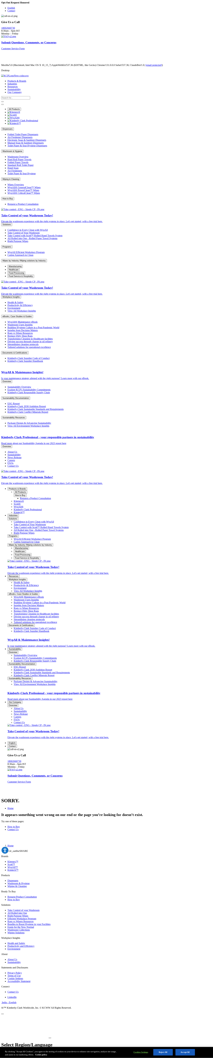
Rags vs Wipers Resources (20, 921)
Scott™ (11, 864)
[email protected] (153, 65)
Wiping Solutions (15, 932)
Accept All (185, 1052)
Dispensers (12, 880)
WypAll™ (12, 867)
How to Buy (13, 826)
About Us (12, 959)
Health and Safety (16, 943)
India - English (8, 1002)
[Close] (2, 1013)
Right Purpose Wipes (17, 915)
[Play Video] (50, 1037)
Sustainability (14, 962)
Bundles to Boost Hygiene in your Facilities (29, 924)
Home (10, 808)
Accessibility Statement (18, 981)
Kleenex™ (12, 861)
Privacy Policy (14, 973)
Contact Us (13, 829)
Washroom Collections (18, 929)
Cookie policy (41, 1054)
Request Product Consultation (22, 896)
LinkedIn (12, 997)
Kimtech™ (12, 870)
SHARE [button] (14, 851)
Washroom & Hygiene (18, 883)
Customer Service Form (13, 48)
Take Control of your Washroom (23, 910)
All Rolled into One (17, 913)
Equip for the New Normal (20, 927)
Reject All (163, 1052)
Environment (13, 949)
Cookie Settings (15, 978)
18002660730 (8, 28)
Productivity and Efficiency (20, 946)
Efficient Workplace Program (21, 918)
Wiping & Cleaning (17, 886)
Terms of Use (14, 975)
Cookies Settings (140, 1052)
